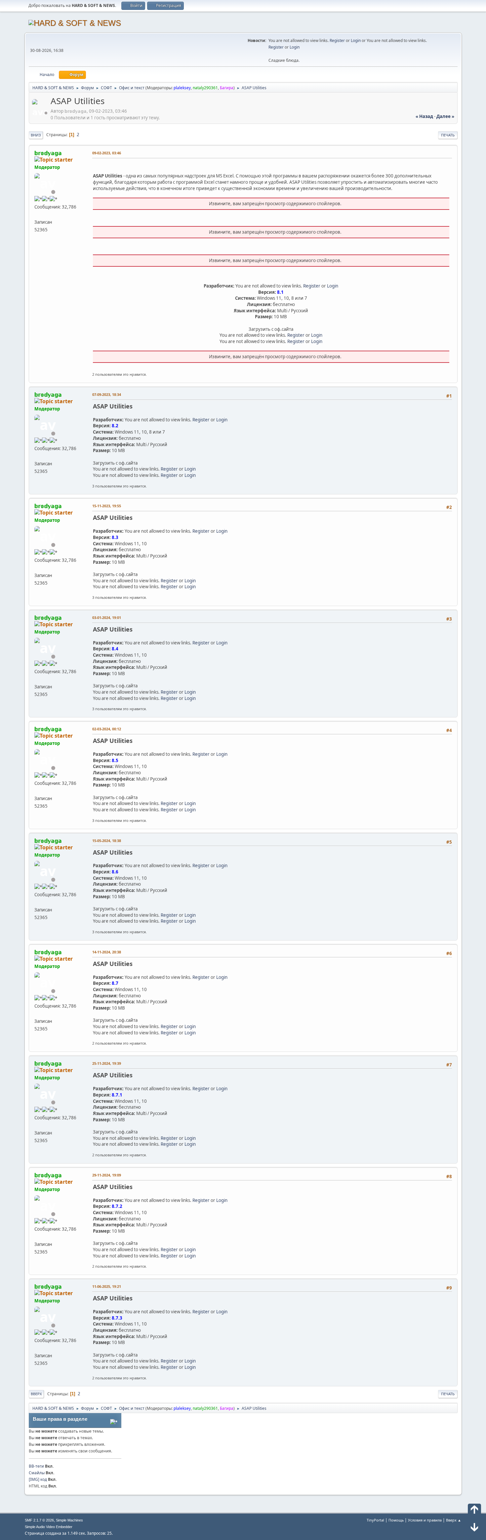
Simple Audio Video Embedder (48, 1527)
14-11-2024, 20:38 (106, 951)
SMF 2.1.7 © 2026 (39, 1520)
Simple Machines (69, 1520)
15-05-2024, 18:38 (106, 840)
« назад (424, 116)
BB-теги (36, 1466)
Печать (448, 135)
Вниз (36, 135)
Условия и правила (425, 1520)
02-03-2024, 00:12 (106, 728)
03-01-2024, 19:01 (106, 617)
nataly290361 (205, 88)
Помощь (396, 1520)
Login (356, 40)
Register (337, 40)
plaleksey (182, 88)
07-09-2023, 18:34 (106, 394)
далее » (445, 116)
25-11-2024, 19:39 (106, 1063)
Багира (226, 88)
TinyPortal (375, 1520)
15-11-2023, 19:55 (106, 505)
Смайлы (37, 1473)
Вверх (36, 1393)
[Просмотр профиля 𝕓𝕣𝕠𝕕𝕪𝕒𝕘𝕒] (40, 113)
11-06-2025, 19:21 (106, 1286)
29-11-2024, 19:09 (106, 1175)
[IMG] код (38, 1479)
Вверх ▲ (453, 1520)
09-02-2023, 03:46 (106, 152)
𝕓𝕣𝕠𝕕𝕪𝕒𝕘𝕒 (48, 153)
